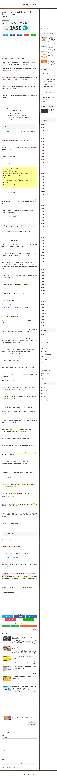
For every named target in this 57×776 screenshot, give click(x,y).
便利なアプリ (44, 351)
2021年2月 (43, 246)
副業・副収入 (12, 592)
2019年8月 (43, 298)
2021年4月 (43, 240)
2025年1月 (43, 124)
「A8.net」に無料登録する (14, 113)
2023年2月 (43, 182)
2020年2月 (43, 281)
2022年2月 (43, 217)
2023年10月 (43, 159)
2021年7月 (43, 232)
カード (42, 345)
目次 (18, 105)
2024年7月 (43, 135)
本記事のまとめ (11, 119)
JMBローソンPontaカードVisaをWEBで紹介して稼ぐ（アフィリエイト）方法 (48, 75)
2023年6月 (43, 170)
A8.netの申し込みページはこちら (10, 380)
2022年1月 (43, 220)
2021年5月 (43, 237)
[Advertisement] (19, 48)
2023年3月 (43, 179)
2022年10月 (43, 194)
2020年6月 (43, 269)
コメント (4, 737)
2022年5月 (43, 208)
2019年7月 (43, 301)
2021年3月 (43, 243)
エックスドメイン (8, 304)
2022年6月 (43, 205)
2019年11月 (43, 290)
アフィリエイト (5, 592)
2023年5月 (43, 173)
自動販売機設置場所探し (46, 370)
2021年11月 (43, 223)
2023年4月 (43, 176)
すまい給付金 (44, 337)
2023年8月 (43, 165)
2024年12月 (43, 127)
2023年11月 (43, 156)
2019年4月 (43, 304)
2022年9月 (43, 197)
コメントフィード (45, 393)
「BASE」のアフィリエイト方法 (14, 110)
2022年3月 (43, 214)
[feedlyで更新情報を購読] (10, 626)
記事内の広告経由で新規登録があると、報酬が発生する (20, 117)
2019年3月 (43, 307)
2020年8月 (43, 264)
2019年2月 (43, 310)
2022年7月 (43, 202)
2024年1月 (43, 150)
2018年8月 (43, 322)
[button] (55, 28)
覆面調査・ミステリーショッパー (48, 374)
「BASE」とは (11, 108)
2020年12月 (43, 252)
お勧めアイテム (44, 334)
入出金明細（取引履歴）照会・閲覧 (48, 355)
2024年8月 (43, 133)
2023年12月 (43, 153)
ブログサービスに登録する (14, 111)
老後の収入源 (44, 368)
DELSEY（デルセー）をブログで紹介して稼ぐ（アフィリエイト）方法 (48, 99)
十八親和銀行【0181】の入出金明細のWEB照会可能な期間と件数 (48, 86)
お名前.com (16, 304)
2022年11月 (43, 191)
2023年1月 (43, 185)
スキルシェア (44, 348)
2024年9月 (43, 130)
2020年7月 (43, 266)
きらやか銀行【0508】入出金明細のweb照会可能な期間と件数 (48, 80)
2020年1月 (43, 284)
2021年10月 (43, 226)
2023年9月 (43, 162)
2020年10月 (43, 258)
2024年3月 (43, 144)
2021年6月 (43, 234)
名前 (3, 750)
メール (4, 754)
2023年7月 (43, 167)
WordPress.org (44, 396)
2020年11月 (43, 255)
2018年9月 (43, 319)
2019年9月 (43, 296)
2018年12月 (43, 313)
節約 (42, 362)
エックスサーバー (8, 307)
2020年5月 (43, 272)
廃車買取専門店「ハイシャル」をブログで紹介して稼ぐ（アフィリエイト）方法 (48, 92)
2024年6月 (43, 138)
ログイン (43, 387)
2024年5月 (43, 141)
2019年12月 (43, 287)
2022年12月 (43, 188)
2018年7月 (43, 325)
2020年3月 (43, 278)
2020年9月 (43, 261)
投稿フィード (44, 390)
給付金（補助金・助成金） (47, 365)
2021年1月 (43, 249)
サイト (3, 759)
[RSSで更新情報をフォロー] (28, 626)
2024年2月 (43, 147)
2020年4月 (43, 275)
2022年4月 (43, 211)
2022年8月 (43, 200)
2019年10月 (43, 293)
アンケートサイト (45, 342)
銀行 (42, 378)
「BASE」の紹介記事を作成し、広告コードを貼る (19, 115)
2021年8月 (43, 229)
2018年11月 (43, 316)
